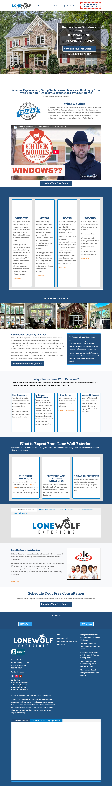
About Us (53, 6)
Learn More (17, 278)
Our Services (15, 680)
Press (59, 635)
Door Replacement (85, 510)
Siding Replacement (67, 510)
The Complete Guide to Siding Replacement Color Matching (89, 672)
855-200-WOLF (83, 53)
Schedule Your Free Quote (77, 48)
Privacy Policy (46, 695)
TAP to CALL (87, 624)
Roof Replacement (20, 513)
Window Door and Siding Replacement (46, 720)
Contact (70, 6)
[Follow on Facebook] (12, 676)
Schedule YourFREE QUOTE (91, 5)
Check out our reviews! (66, 410)
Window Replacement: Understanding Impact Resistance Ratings (88, 663)
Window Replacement (47, 510)
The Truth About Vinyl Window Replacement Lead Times (90, 646)
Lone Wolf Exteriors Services (24, 510)
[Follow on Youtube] (20, 676)
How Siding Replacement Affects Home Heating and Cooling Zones (89, 655)
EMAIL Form (25, 624)
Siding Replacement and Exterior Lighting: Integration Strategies (90, 637)
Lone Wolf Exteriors (21, 720)
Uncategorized (62, 638)
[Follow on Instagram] (16, 676)
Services (42, 6)
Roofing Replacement (20, 689)
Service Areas (19, 672)
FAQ (63, 6)
